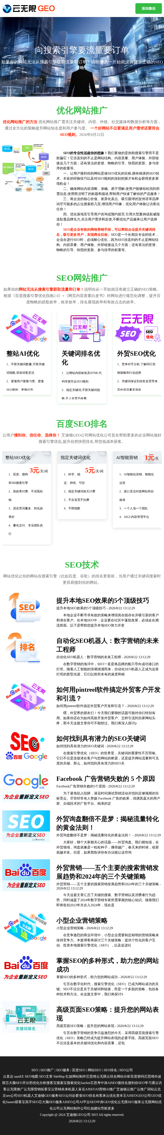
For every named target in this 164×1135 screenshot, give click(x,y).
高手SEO (32, 1102)
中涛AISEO (109, 1083)
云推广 (132, 1089)
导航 (104, 1108)
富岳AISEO (86, 1089)
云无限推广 (15, 1089)
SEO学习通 (146, 1083)
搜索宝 (62, 1083)
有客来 (101, 1095)
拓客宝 (46, 1089)
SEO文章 (46, 1076)
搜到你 (133, 1083)
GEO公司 (144, 1095)
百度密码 (137, 1076)
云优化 (111, 1095)
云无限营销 (32, 1089)
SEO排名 (110, 1070)
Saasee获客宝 (15, 1102)
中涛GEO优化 (107, 1102)
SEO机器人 (25, 1095)
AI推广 (111, 1089)
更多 (111, 1108)
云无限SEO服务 (129, 1102)
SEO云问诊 (67, 1095)
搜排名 (123, 1083)
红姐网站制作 (76, 1076)
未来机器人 (69, 1089)
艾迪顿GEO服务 (46, 1095)
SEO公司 (126, 1070)
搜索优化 (74, 1083)
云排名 (112, 1076)
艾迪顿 (121, 1089)
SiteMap (59, 1076)
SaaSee (85, 1083)
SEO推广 (47, 1070)
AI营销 (100, 1089)
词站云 (152, 1089)
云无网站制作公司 (73, 1108)
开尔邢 (27, 1083)
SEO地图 (31, 1076)
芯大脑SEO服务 (50, 1102)
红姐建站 (94, 1108)
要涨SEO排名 (85, 1095)
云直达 (8, 1076)
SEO (34, 1070)
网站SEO (94, 1070)
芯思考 (95, 1083)
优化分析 (39, 1083)
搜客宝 (51, 1083)
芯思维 (91, 1076)
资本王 (121, 1095)
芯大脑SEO (14, 1083)
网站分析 (123, 1076)
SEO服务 (63, 1070)
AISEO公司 (70, 1102)
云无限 (101, 1076)
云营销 (56, 1089)
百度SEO (78, 1070)
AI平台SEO (88, 1102)
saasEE (19, 1076)
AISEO (131, 1095)
